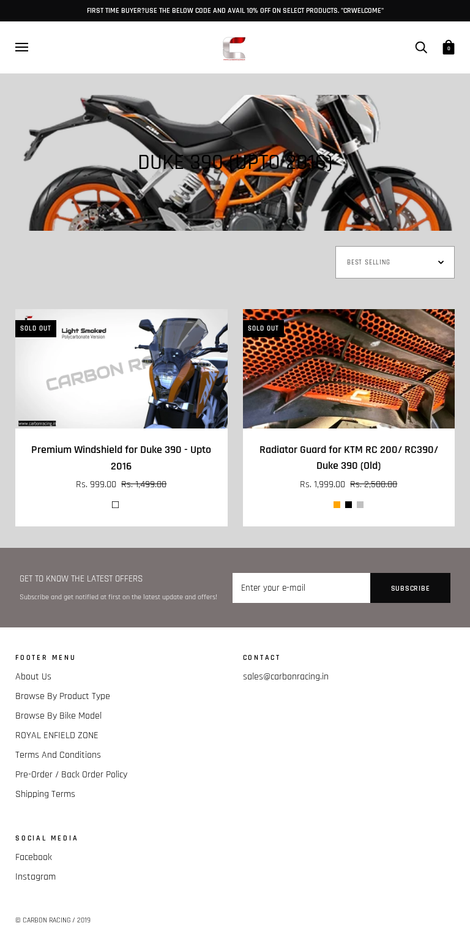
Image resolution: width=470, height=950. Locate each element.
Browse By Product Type (62, 696)
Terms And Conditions (58, 755)
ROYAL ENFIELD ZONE (57, 735)
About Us (33, 676)
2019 (84, 920)
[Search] (421, 46)
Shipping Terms (45, 794)
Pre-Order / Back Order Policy (71, 774)
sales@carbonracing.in (286, 676)
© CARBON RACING (42, 920)
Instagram (35, 876)
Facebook (33, 857)
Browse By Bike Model (58, 715)
